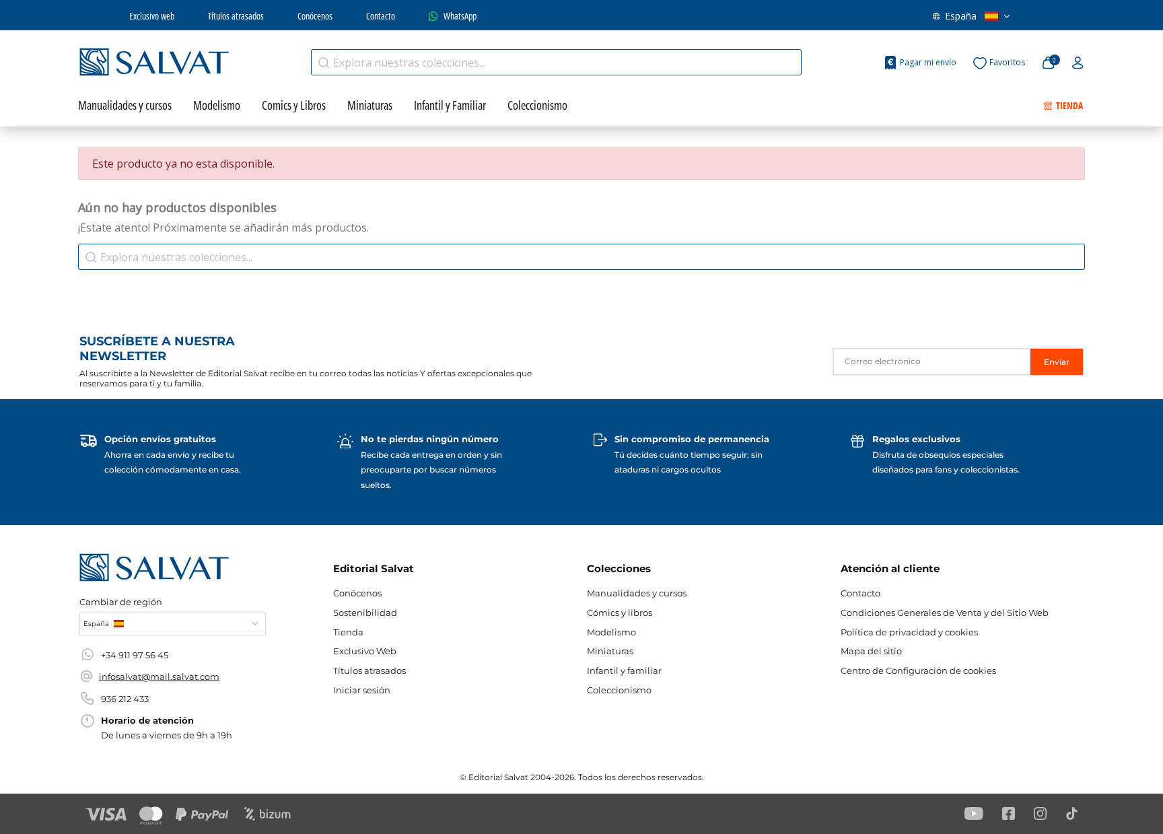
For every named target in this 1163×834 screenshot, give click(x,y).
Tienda (348, 632)
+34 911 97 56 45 (134, 655)
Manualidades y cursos (636, 593)
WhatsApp (460, 15)
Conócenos (314, 15)
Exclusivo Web (364, 651)
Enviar (1056, 362)
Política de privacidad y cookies (909, 632)
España (961, 15)
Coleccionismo (619, 690)
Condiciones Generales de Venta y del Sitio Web (945, 612)
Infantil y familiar (624, 670)
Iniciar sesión (361, 690)
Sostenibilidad (365, 612)
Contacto (380, 15)
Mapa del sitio (871, 651)
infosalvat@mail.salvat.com (159, 676)
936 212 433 (125, 698)
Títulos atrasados (236, 15)
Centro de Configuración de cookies (918, 670)
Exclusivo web (151, 15)
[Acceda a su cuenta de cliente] (1078, 63)
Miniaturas (610, 651)
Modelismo (611, 632)
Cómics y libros (619, 612)
